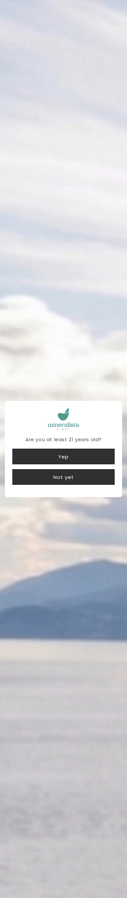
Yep (63, 456)
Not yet (63, 477)
